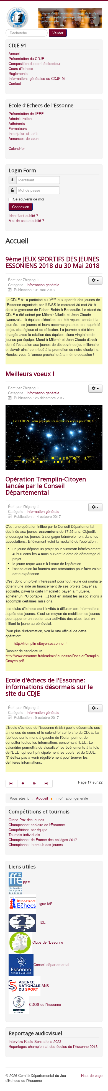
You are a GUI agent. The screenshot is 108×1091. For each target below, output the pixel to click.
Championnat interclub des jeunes (36, 844)
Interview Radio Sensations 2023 (35, 1041)
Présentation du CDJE (26, 58)
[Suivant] (35, 783)
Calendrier (17, 148)
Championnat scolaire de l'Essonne (37, 824)
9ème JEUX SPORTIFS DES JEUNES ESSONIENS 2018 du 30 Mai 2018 (53, 262)
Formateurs (18, 128)
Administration (20, 118)
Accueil (14, 53)
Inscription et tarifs (23, 133)
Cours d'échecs (21, 68)
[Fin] (47, 783)
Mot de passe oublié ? (26, 220)
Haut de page (91, 1075)
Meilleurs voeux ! (30, 373)
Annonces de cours (24, 138)
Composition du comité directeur (34, 63)
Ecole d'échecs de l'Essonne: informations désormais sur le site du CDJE (49, 686)
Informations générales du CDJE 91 (37, 78)
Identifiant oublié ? (23, 215)
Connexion (20, 206)
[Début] (11, 783)
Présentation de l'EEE (26, 113)
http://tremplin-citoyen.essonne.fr (40, 643)
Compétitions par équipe (28, 829)
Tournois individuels (24, 834)
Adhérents (17, 123)
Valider (57, 32)
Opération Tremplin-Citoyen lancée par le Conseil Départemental (46, 485)
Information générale (43, 284)
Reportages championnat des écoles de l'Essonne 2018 (53, 1046)
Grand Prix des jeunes (26, 819)
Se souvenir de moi (28, 199)
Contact (15, 83)
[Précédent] (23, 783)
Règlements (18, 73)
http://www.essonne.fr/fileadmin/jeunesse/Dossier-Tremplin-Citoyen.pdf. (53, 658)
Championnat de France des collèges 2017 (43, 839)
